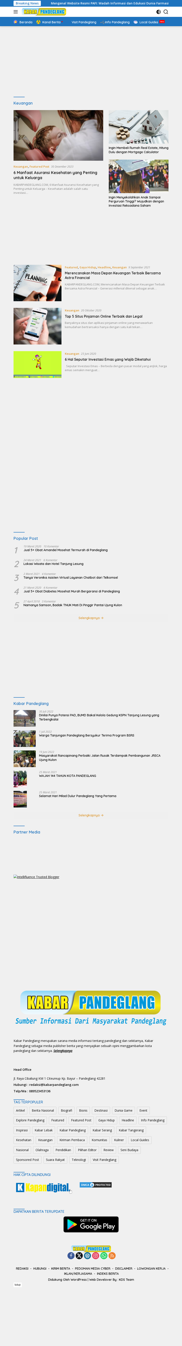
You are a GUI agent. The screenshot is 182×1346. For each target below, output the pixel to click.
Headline (104, 267)
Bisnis (83, 1110)
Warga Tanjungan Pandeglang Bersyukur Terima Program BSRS (86, 735)
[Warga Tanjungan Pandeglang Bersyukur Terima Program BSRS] (25, 738)
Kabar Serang (102, 1130)
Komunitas (99, 1140)
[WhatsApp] (103, 1256)
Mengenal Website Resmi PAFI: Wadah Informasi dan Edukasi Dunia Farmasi (91, 3)
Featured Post (39, 166)
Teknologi (79, 1160)
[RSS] (112, 1256)
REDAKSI (22, 1269)
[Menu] (17, 12)
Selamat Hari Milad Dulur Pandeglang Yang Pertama (77, 796)
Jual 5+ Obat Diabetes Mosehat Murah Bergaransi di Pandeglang (72, 591)
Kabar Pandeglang (72, 1130)
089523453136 (39, 1091)
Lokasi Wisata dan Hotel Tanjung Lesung (53, 564)
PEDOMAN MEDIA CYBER (92, 1269)
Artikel (20, 1110)
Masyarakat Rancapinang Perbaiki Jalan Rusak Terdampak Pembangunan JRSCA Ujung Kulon (99, 758)
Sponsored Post (27, 1160)
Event (143, 1110)
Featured (71, 267)
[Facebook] (71, 1256)
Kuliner (119, 1140)
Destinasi (101, 1110)
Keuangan (21, 166)
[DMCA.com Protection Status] (95, 1184)
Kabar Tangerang (131, 1130)
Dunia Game (124, 1110)
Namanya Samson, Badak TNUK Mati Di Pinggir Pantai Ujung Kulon (73, 605)
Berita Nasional (43, 1110)
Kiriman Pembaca (72, 1140)
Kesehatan (23, 1140)
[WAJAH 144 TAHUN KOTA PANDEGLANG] (20, 779)
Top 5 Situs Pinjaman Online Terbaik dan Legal (103, 316)
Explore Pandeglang (30, 1120)
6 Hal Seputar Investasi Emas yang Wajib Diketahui (108, 359)
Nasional (22, 1150)
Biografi (66, 1110)
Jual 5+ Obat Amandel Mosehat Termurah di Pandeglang (66, 550)
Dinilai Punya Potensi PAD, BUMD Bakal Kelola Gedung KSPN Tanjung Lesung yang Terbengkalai (99, 717)
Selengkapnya (90, 618)
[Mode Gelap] (158, 12)
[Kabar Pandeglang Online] (43, 12)
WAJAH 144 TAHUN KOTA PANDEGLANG (67, 776)
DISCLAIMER (123, 1269)
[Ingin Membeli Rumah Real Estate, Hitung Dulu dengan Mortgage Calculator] (138, 127)
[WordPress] (87, 1256)
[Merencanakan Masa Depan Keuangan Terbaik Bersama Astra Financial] (37, 283)
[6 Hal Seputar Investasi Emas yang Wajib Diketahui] (37, 364)
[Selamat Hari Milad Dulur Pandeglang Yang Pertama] (20, 799)
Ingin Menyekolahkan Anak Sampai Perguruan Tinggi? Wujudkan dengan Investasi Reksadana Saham (136, 201)
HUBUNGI (39, 1269)
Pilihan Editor (87, 1150)
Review (108, 1150)
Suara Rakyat (55, 1160)
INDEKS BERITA (108, 1274)
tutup (18, 1284)
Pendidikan (63, 1150)
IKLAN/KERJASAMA (78, 1274)
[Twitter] (79, 1256)
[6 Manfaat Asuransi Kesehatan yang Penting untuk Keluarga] (58, 135)
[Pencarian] (165, 12)
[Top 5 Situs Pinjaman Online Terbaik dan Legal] (37, 326)
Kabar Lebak (44, 1130)
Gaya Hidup (87, 267)
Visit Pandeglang (104, 1160)
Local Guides (140, 1140)
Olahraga (42, 1150)
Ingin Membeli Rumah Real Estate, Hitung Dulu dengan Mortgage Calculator (138, 150)
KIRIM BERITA (60, 1269)
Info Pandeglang (152, 1120)
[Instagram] (95, 1256)
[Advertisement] (91, 62)
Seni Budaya (129, 1150)
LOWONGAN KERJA (151, 1269)
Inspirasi (22, 1130)
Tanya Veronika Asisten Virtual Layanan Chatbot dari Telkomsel (71, 578)
